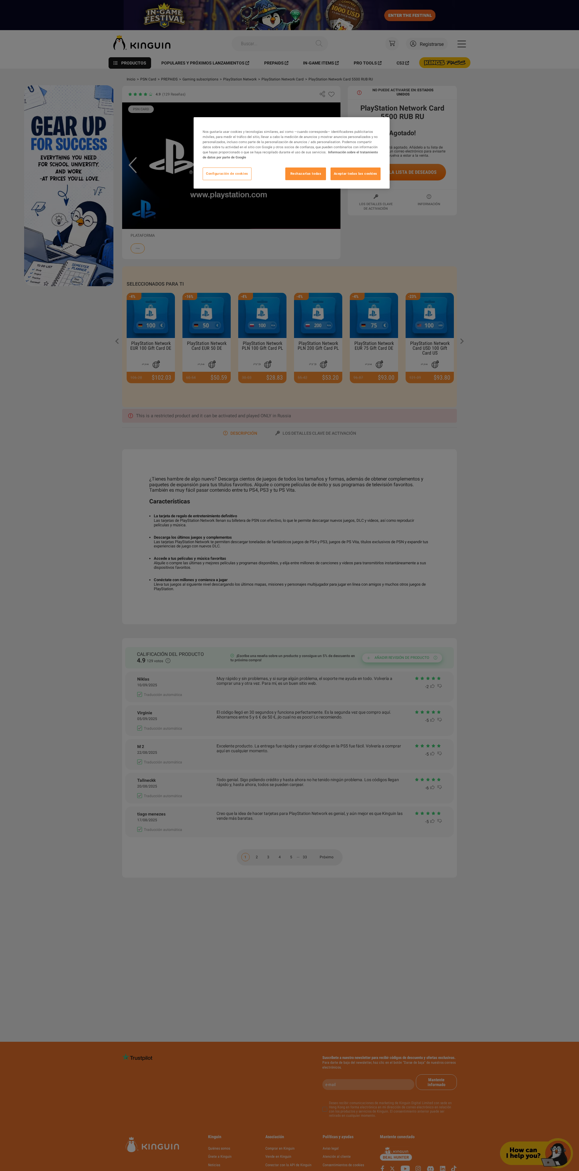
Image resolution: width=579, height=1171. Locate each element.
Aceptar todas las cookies (355, 173)
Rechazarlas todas (305, 173)
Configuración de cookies (227, 173)
